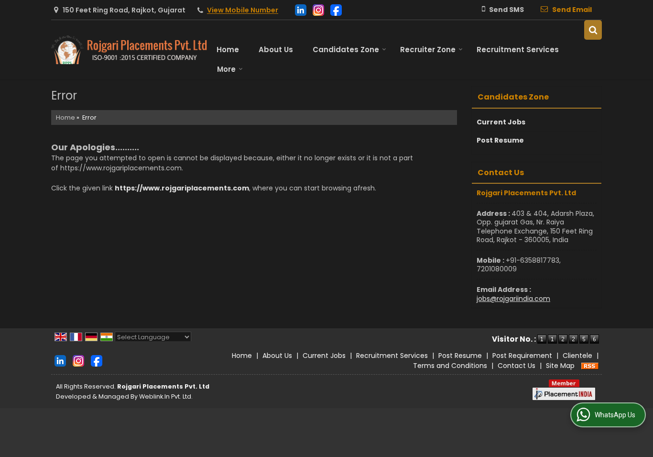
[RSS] (590, 365)
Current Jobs (501, 122)
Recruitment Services (518, 50)
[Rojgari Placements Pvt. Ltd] (129, 49)
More (226, 69)
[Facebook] (336, 9)
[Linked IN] (300, 9)
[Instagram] (318, 9)
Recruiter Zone (428, 50)
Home (228, 50)
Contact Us (516, 365)
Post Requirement (522, 355)
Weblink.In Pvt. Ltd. (166, 396)
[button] (242, 10)
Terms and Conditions (450, 365)
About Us (276, 50)
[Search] (593, 30)
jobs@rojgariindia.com (513, 298)
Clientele (577, 355)
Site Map (560, 365)
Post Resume (500, 140)
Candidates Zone (346, 50)
